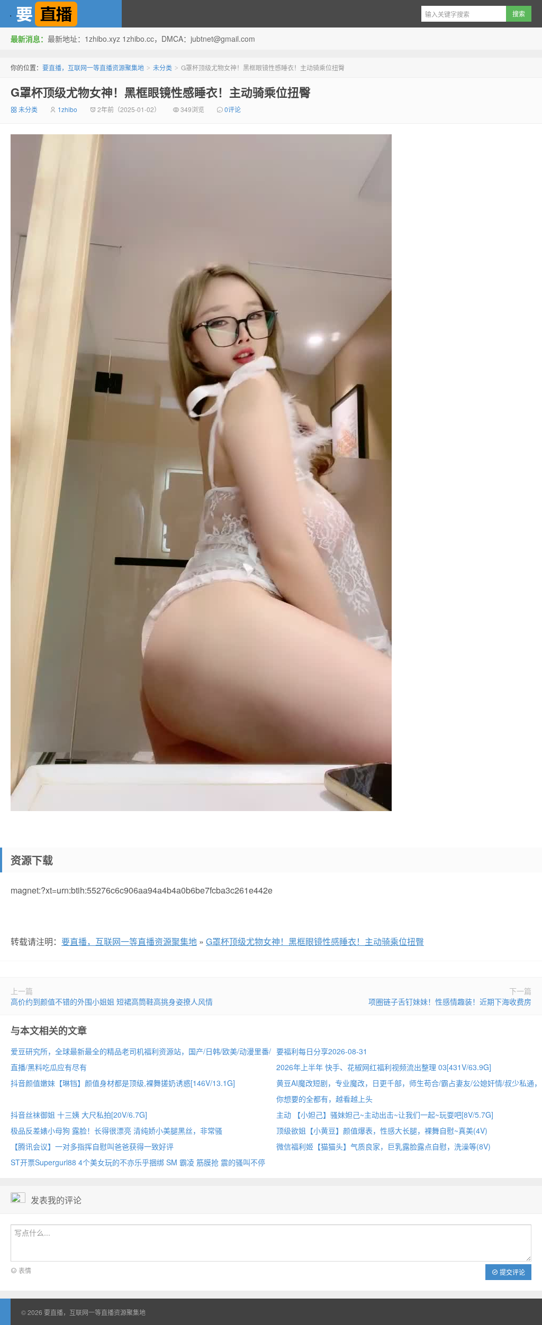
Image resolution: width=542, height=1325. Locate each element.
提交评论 (511, 1271)
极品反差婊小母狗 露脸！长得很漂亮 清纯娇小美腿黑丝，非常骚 (116, 1130)
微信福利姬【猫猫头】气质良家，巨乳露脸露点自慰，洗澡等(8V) (383, 1146)
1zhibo (67, 109)
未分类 (162, 67)
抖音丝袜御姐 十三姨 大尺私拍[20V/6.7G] (79, 1114)
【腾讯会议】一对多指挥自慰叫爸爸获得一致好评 (92, 1146)
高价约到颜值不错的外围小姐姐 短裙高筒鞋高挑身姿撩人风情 (112, 1001)
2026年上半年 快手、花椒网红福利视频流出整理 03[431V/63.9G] (383, 1067)
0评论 (232, 109)
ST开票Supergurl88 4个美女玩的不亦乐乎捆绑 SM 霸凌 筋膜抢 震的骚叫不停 (138, 1162)
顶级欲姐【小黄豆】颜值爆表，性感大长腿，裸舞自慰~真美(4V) (381, 1130)
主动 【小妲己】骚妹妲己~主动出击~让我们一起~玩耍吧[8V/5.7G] (384, 1114)
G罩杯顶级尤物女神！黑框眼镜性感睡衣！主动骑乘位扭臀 (161, 92)
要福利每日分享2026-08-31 (321, 1051)
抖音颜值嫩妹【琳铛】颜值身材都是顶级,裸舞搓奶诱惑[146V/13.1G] (123, 1083)
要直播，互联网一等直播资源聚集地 (61, 13)
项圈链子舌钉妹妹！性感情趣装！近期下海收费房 (449, 1001)
